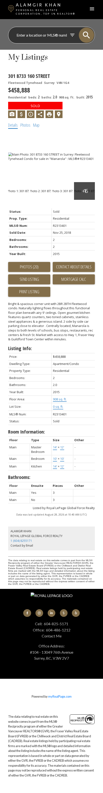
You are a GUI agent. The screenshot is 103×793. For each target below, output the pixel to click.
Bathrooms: (19, 477)
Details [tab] (13, 125)
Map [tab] (36, 125)
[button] (27, 613)
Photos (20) (29, 267)
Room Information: (26, 432)
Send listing (29, 279)
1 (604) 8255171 (21, 541)
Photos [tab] (25, 125)
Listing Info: (20, 348)
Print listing (29, 291)
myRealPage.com (60, 696)
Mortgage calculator (74, 279)
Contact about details (74, 267)
